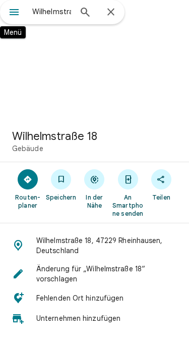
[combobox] (51, 12)
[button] (94, 245)
